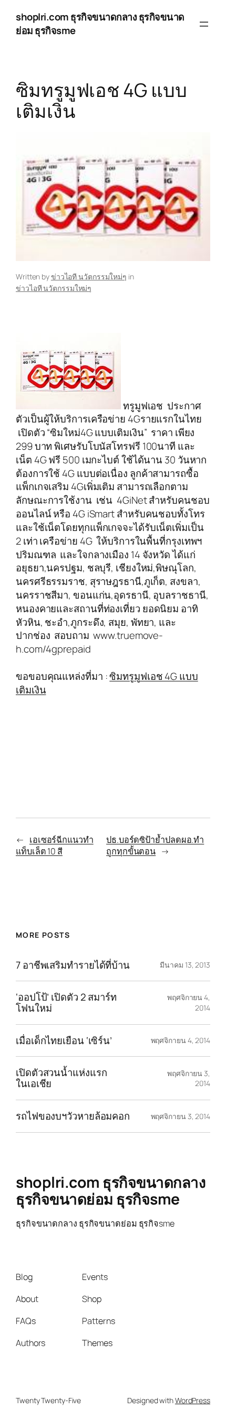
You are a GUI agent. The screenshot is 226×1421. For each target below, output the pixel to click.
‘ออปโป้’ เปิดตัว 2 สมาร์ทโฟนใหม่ (66, 1002)
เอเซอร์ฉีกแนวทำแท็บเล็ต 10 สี (55, 846)
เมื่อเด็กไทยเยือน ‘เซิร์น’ (64, 1040)
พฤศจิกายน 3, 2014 (180, 1116)
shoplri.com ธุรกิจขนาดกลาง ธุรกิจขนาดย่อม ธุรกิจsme (100, 23)
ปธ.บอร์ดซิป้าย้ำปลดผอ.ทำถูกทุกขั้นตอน (155, 846)
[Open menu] (204, 24)
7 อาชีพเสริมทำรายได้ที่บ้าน (73, 965)
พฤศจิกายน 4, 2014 (180, 1040)
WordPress (192, 1400)
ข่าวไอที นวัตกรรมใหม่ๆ (89, 276)
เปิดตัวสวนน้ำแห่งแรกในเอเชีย (61, 1078)
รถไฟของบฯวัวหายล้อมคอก (73, 1116)
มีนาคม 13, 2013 (185, 965)
